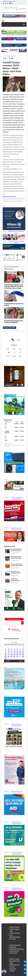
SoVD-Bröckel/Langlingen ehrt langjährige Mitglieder (13, 321)
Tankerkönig (9, 445)
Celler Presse (14, 927)
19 (14, 654)
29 (23, 656)
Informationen (15, 933)
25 (11, 656)
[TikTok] (7, 3)
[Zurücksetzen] (25, 972)
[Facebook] (3, 3)
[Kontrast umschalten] (25, 969)
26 (14, 656)
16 (5, 654)
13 (17, 651)
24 (9, 656)
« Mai (7, 661)
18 (11, 654)
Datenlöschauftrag (16, 949)
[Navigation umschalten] (3, 20)
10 (8, 651)
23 (6, 656)
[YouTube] (10, 3)
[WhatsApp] (12, 3)
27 (17, 656)
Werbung (13, 947)
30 (6, 658)
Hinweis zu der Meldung (9, 196)
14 (20, 651)
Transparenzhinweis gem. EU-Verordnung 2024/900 (16, 34)
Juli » (21, 661)
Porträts (13, 939)
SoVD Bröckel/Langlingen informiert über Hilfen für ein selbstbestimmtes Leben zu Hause (14, 286)
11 (11, 651)
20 (17, 654)
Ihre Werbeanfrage (15, 936)
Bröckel (13, 56)
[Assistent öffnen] (4, 971)
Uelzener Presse (13, 970)
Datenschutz (14, 951)
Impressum (14, 953)
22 (23, 654)
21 (20, 654)
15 (23, 651)
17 (8, 654)
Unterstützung (15, 945)
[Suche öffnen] (23, 24)
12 (14, 651)
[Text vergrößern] (25, 961)
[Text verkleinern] (25, 965)
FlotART (12, 327)
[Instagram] (5, 3)
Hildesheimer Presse (14, 966)
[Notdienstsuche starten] (22, 622)
